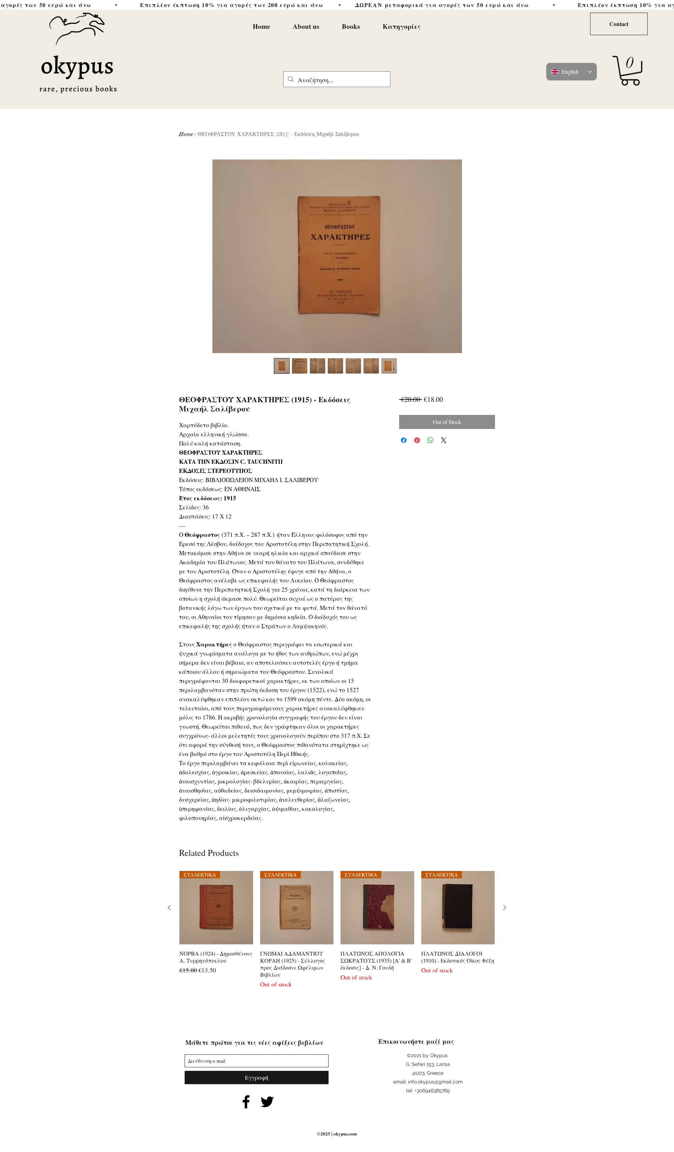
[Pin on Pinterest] (417, 440)
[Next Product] (505, 907)
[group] (337, 930)
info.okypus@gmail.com (435, 1082)
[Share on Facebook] (403, 440)
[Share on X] (444, 440)
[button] (630, 71)
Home (186, 134)
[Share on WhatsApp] (430, 440)
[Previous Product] (169, 907)
